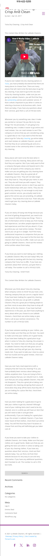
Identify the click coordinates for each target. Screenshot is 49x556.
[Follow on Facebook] (14, 545)
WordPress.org (10, 516)
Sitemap (8, 536)
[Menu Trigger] (43, 13)
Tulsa (7, 84)
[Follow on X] (21, 545)
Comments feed (11, 513)
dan (8, 16)
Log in (7, 506)
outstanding (12, 100)
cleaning (27, 138)
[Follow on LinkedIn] (28, 545)
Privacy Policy (18, 536)
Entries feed (9, 509)
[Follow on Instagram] (34, 545)
